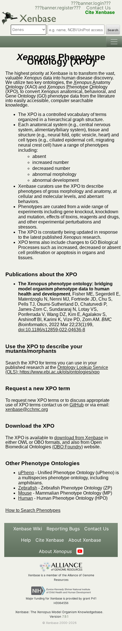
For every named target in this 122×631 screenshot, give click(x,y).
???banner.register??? (58, 7)
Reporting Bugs (63, 528)
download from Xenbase (78, 437)
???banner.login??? (91, 3)
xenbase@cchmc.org (26, 409)
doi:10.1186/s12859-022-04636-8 (51, 329)
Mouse (25, 493)
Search (113, 30)
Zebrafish (27, 488)
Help (26, 540)
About (55, 551)
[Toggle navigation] (114, 41)
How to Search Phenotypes (32, 510)
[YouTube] (80, 551)
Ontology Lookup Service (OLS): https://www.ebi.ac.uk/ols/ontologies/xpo (56, 369)
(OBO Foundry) (67, 446)
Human (25, 498)
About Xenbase (84, 540)
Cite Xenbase (49, 540)
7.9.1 (65, 617)
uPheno (26, 472)
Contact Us (98, 7)
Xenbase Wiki (27, 528)
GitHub (77, 404)
